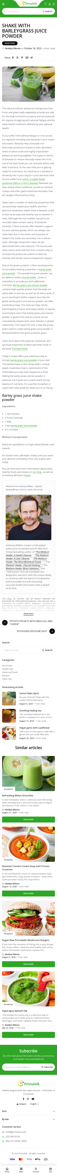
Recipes (6, 675)
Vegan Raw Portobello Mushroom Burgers (25, 940)
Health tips (7, 668)
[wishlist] (45, 4)
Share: (7, 57)
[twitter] (18, 57)
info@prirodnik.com (16, 1132)
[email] (27, 57)
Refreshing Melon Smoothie (17, 795)
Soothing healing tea (30, 710)
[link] (31, 58)
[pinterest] (22, 57)
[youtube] (33, 1098)
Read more (29, 819)
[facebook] (13, 57)
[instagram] (28, 1098)
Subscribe (48, 1067)
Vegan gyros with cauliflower (34, 727)
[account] (49, 4)
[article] (9, 698)
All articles (7, 665)
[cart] (54, 4)
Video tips (7, 678)
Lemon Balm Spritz (29, 693)
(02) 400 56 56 (13, 1136)
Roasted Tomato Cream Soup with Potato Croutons (26, 868)
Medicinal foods (10, 672)
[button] (3, 4)
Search (48, 11)
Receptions (10, 43)
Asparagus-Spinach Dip (14, 1010)
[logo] (28, 3)
